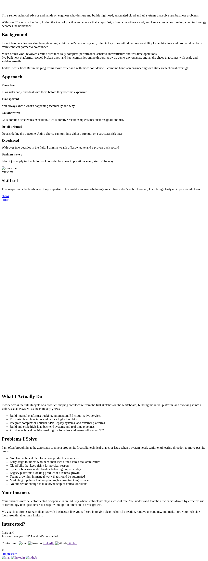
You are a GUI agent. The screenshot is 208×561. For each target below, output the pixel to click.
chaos (5, 196)
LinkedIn (48, 543)
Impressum (10, 554)
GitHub (72, 543)
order (5, 199)
